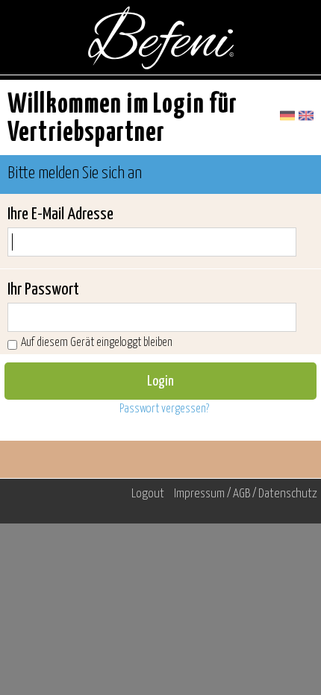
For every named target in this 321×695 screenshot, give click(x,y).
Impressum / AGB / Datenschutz (245, 494)
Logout (147, 494)
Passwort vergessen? (164, 409)
